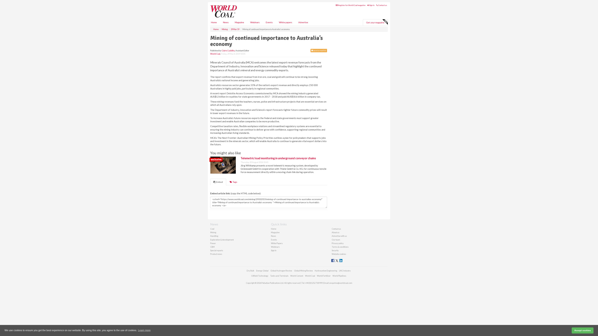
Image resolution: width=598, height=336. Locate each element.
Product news (216, 254)
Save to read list (319, 50)
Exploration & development (222, 239)
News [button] (226, 22)
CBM (212, 247)
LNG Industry (345, 270)
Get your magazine (375, 22)
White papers (285, 22)
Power (213, 243)
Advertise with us (339, 236)
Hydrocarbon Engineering (326, 270)
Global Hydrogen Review (281, 270)
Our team (336, 239)
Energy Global (262, 270)
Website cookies (339, 254)
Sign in (372, 5)
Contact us (382, 5)
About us (335, 232)
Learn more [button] (144, 330)
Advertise (303, 22)
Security (335, 250)
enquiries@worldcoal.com (340, 283)
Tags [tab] (234, 182)
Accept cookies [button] (582, 330)
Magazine (239, 22)
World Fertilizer (324, 276)
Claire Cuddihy (228, 50)
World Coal (215, 54)
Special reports (216, 250)
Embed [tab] (219, 182)
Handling (214, 236)
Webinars (255, 22)
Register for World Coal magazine (351, 5)
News (273, 236)
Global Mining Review (303, 270)
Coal (212, 229)
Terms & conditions (340, 247)
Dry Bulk (250, 270)
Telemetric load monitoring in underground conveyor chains (278, 158)
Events (269, 22)
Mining (213, 232)
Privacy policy (338, 243)
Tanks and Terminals (279, 276)
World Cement (296, 276)
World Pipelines (339, 276)
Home (214, 22)
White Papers (277, 243)
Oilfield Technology (259, 276)
